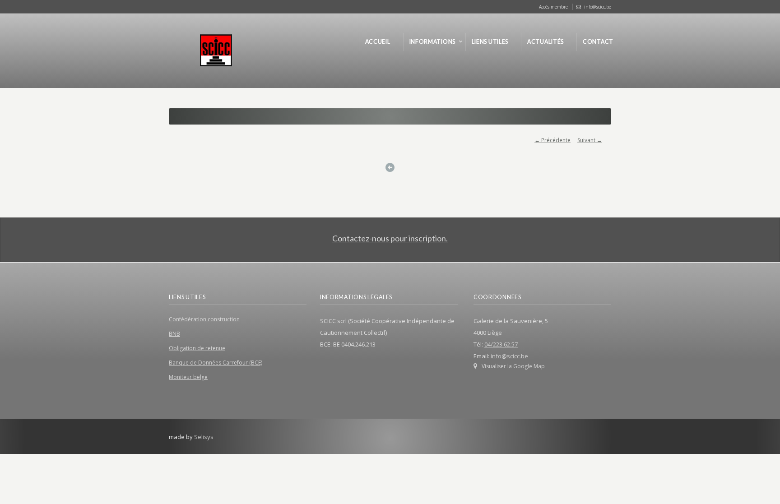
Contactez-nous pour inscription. (390, 238)
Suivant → (589, 140)
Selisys (204, 437)
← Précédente (552, 140)
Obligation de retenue (197, 348)
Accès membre (553, 7)
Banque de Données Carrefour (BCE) (215, 362)
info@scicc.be (597, 7)
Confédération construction (204, 319)
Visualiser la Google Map (513, 366)
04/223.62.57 (501, 344)
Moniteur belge (188, 377)
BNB (174, 334)
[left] (390, 167)
